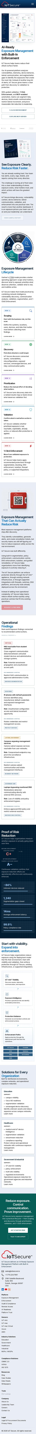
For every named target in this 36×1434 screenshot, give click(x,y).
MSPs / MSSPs (7, 1351)
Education (8, 1091)
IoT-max (5, 1323)
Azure (4, 1329)
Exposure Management (10, 1298)
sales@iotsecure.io (12, 1271)
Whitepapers (6, 1384)
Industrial (5, 1348)
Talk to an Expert (18, 1236)
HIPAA (4, 1364)
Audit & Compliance (9, 1304)
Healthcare (8, 1123)
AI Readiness (6, 1309)
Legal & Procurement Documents (14, 1420)
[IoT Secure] (18, 1254)
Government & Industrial (14, 1159)
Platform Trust (7, 1312)
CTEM (11, 277)
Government (6, 1343)
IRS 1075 (5, 1367)
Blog (3, 1375)
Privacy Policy (7, 1423)
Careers (4, 1408)
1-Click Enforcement (18, 110)
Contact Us (6, 1410)
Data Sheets (6, 1381)
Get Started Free (18, 1230)
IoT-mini (4, 1320)
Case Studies (6, 1378)
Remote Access (7, 1307)
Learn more (8, 1114)
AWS (3, 1332)
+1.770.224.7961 (11, 1275)
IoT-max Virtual (7, 1326)
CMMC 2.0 (5, 1361)
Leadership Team (8, 1405)
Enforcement (6, 1301)
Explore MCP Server (18, 116)
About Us (5, 1402)
